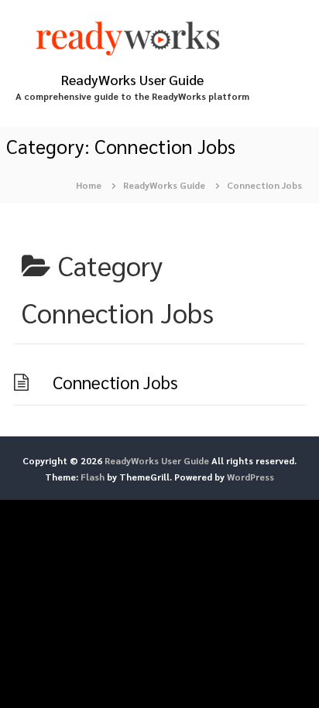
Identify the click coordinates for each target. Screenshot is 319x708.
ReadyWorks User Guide (132, 79)
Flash (93, 476)
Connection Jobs (115, 382)
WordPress (250, 476)
